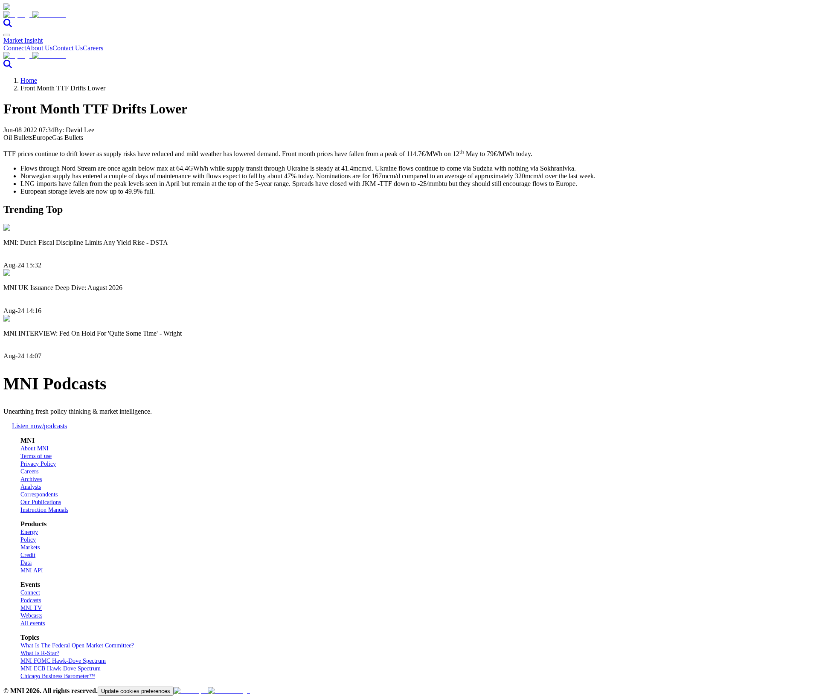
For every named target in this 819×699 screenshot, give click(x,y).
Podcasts (30, 600)
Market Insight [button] (23, 40)
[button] (409, 15)
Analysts (30, 487)
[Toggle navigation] (6, 35)
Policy (28, 540)
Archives (31, 479)
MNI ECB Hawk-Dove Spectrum (60, 668)
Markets (30, 547)
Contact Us (67, 48)
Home (28, 80)
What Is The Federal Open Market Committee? (77, 645)
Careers (93, 48)
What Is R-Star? (39, 653)
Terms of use (36, 456)
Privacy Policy (38, 464)
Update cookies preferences (135, 691)
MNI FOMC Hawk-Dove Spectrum (63, 661)
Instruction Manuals (44, 510)
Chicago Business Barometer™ (57, 676)
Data (26, 563)
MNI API (31, 570)
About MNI (34, 448)
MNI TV (31, 608)
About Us (39, 48)
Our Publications (40, 502)
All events (32, 623)
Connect (14, 48)
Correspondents (39, 494)
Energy (29, 532)
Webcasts (31, 615)
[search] (7, 25)
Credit (27, 555)
